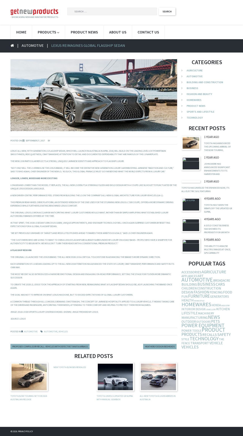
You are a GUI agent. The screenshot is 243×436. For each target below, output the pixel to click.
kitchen (223, 309)
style (185, 339)
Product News (84, 32)
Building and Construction (205, 82)
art (200, 276)
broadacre (221, 280)
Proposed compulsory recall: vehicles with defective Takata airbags (50, 346)
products (191, 334)
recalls (209, 334)
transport (199, 343)
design (187, 292)
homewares (196, 304)
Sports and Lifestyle (200, 111)
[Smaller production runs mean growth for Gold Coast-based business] (191, 225)
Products (47, 32)
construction (209, 288)
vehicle (216, 342)
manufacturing (194, 317)
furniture (199, 296)
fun (184, 296)
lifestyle (189, 313)
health (187, 300)
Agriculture (195, 70)
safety (224, 334)
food (227, 292)
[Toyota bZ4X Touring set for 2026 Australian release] (191, 143)
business (206, 284)
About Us (117, 32)
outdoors (203, 322)
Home (21, 32)
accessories (191, 272)
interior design (193, 309)
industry (225, 305)
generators (219, 296)
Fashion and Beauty (199, 94)
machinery (206, 313)
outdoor (188, 322)
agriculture (214, 271)
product (213, 329)
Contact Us (148, 32)
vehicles (63, 331)
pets (215, 321)
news (214, 317)
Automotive (33, 45)
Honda (216, 305)
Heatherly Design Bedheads (160, 346)
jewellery (211, 309)
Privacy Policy (25, 431)
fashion (201, 292)
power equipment (202, 325)
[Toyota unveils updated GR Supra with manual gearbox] (191, 204)
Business (192, 88)
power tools (191, 330)
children (189, 288)
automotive (51, 331)
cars (220, 284)
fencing (216, 292)
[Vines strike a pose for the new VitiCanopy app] (191, 245)
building (189, 284)
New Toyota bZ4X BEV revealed (70, 367)
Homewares (194, 100)
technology (204, 338)
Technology (195, 117)
